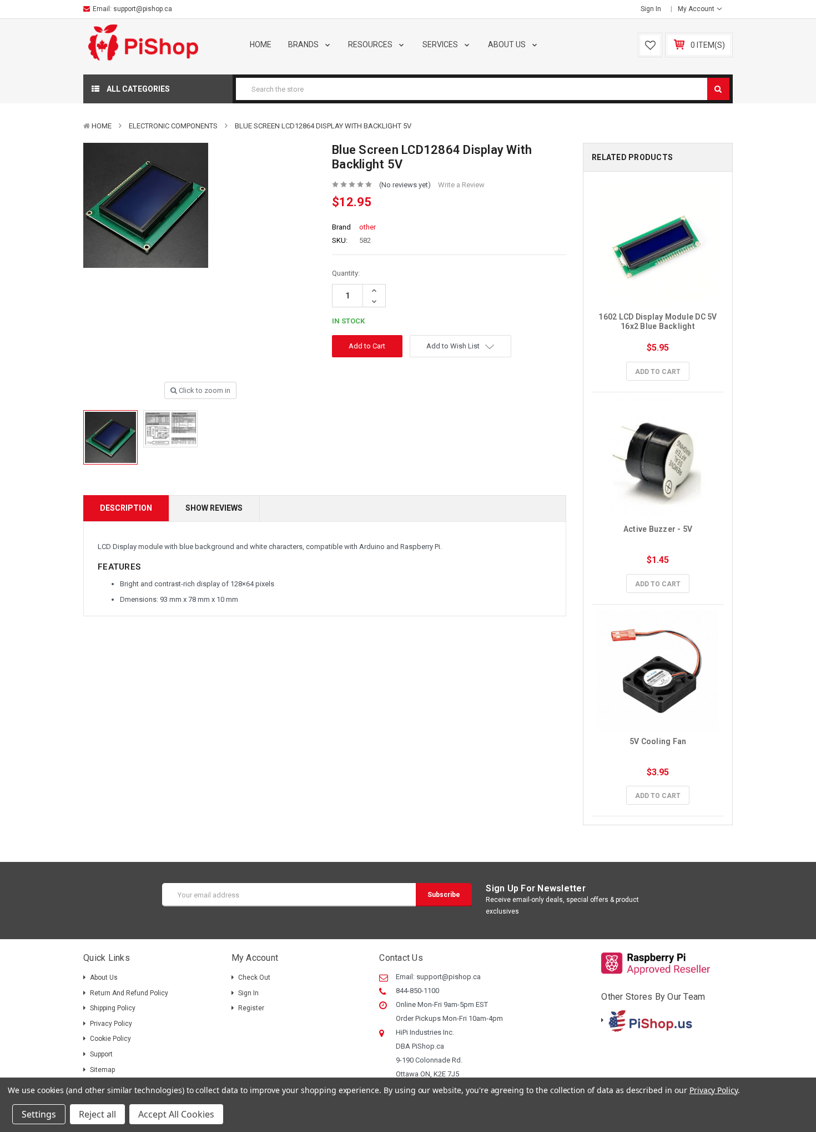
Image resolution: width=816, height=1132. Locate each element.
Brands (304, 44)
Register (251, 1008)
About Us (507, 44)
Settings (39, 1114)
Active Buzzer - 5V (658, 529)
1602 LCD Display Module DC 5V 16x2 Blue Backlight (658, 321)
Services (441, 44)
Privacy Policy (111, 1024)
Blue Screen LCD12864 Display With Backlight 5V (323, 126)
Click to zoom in (203, 390)
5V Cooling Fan (658, 741)
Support (101, 1054)
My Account (697, 9)
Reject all (97, 1114)
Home (260, 44)
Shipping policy (112, 1008)
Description (126, 507)
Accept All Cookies (176, 1114)
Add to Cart (658, 372)
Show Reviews (214, 507)
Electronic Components (173, 126)
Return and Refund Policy (129, 993)
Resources (371, 44)
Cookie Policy (110, 1039)
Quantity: (346, 273)
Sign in (651, 9)
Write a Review (461, 185)
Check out (254, 977)
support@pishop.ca (142, 9)
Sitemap (102, 1070)
